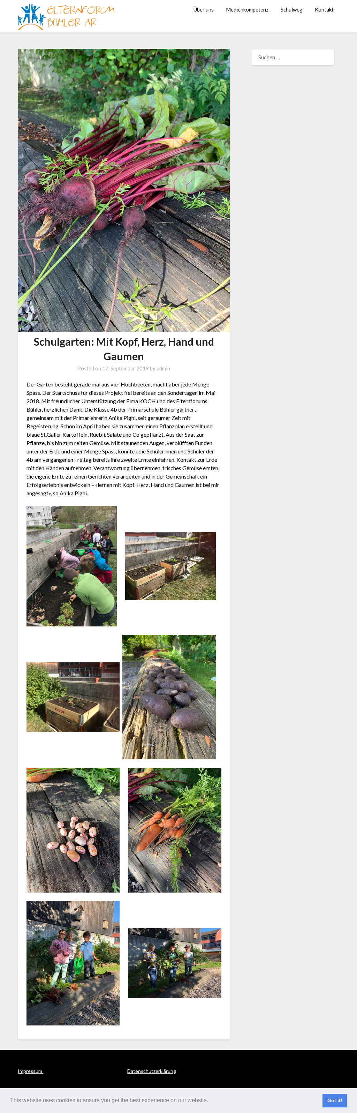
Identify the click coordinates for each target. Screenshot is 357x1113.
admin (163, 368)
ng (173, 1071)
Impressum (30, 1071)
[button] (211, 1101)
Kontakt (324, 9)
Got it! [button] (334, 1100)
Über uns (203, 9)
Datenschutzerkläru (148, 1071)
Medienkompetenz (247, 9)
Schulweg (292, 9)
